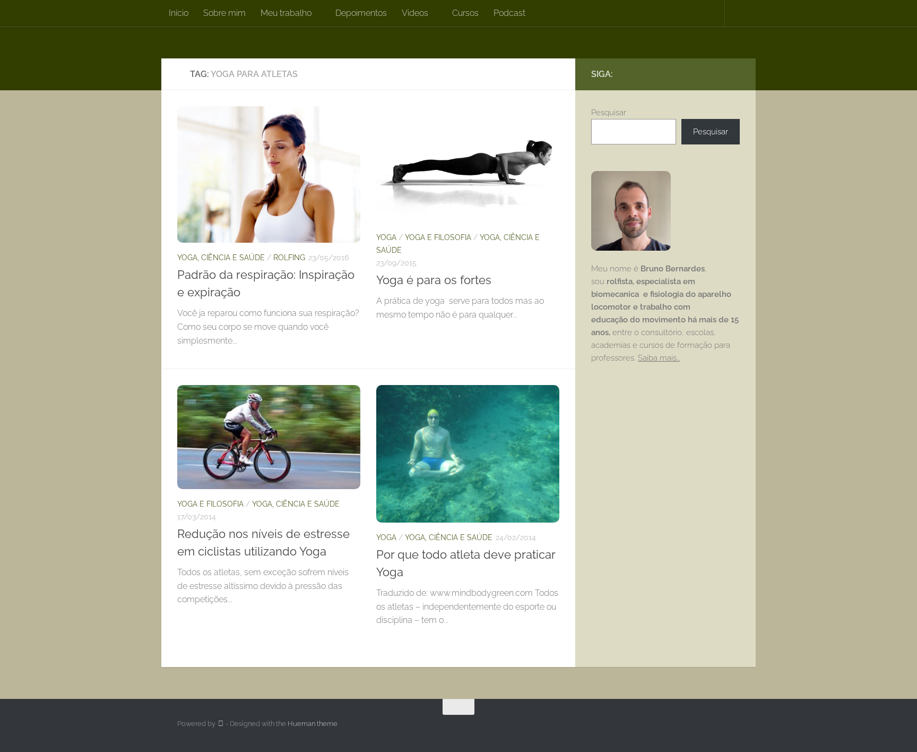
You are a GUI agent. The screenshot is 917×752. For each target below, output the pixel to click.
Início (178, 13)
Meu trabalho (286, 13)
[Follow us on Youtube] (733, 73)
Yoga (386, 237)
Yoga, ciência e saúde (221, 257)
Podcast (509, 13)
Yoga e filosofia (438, 237)
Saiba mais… (659, 358)
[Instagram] (716, 73)
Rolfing (289, 257)
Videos (415, 13)
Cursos (465, 13)
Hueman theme (313, 724)
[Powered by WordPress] (220, 723)
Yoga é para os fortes (433, 280)
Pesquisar (608, 112)
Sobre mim (224, 13)
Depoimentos (361, 13)
